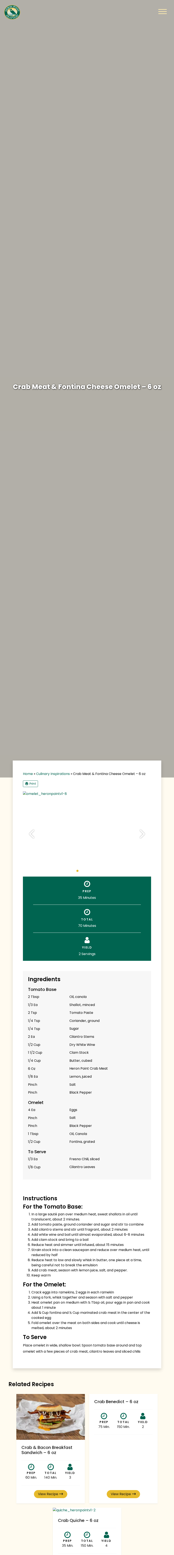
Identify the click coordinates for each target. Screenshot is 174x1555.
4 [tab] (90, 871)
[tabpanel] (87, 793)
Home (28, 773)
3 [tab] (86, 871)
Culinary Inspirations (53, 773)
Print (32, 784)
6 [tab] (99, 871)
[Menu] (162, 12)
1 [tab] (77, 871)
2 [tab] (82, 871)
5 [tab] (94, 871)
